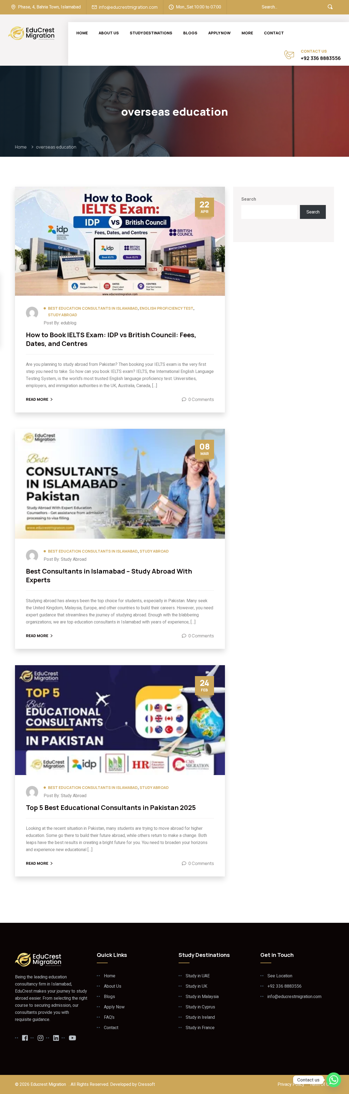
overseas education (56, 147)
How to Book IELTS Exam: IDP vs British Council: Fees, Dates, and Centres (111, 339)
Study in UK (196, 986)
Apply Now (219, 32)
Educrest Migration (48, 1084)
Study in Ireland (200, 1017)
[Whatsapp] (333, 1079)
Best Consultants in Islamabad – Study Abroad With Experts (109, 575)
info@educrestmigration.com (128, 7)
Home (82, 32)
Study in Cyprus (200, 1007)
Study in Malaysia (202, 996)
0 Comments (201, 399)
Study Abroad (62, 314)
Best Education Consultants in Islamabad (93, 308)
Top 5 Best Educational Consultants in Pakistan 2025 (111, 807)
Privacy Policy (291, 1084)
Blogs (190, 32)
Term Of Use (322, 1084)
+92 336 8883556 (321, 58)
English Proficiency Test (166, 308)
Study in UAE (198, 976)
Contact (274, 32)
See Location (279, 976)
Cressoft (146, 1084)
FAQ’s (109, 1017)
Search (248, 199)
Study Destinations (151, 32)
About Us (109, 32)
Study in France (200, 1027)
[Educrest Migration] (31, 33)
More (247, 32)
